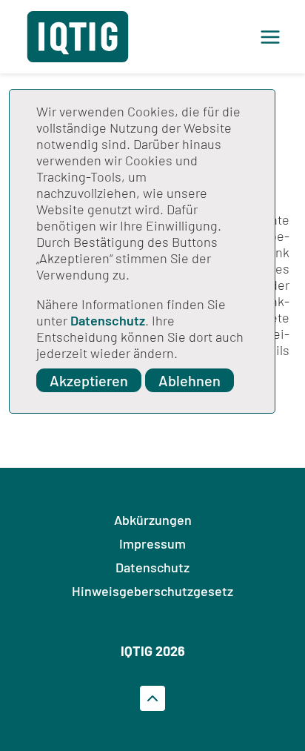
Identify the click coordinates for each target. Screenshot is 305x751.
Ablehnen (189, 380)
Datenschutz (107, 320)
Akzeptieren (89, 380)
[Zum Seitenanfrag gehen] (152, 698)
